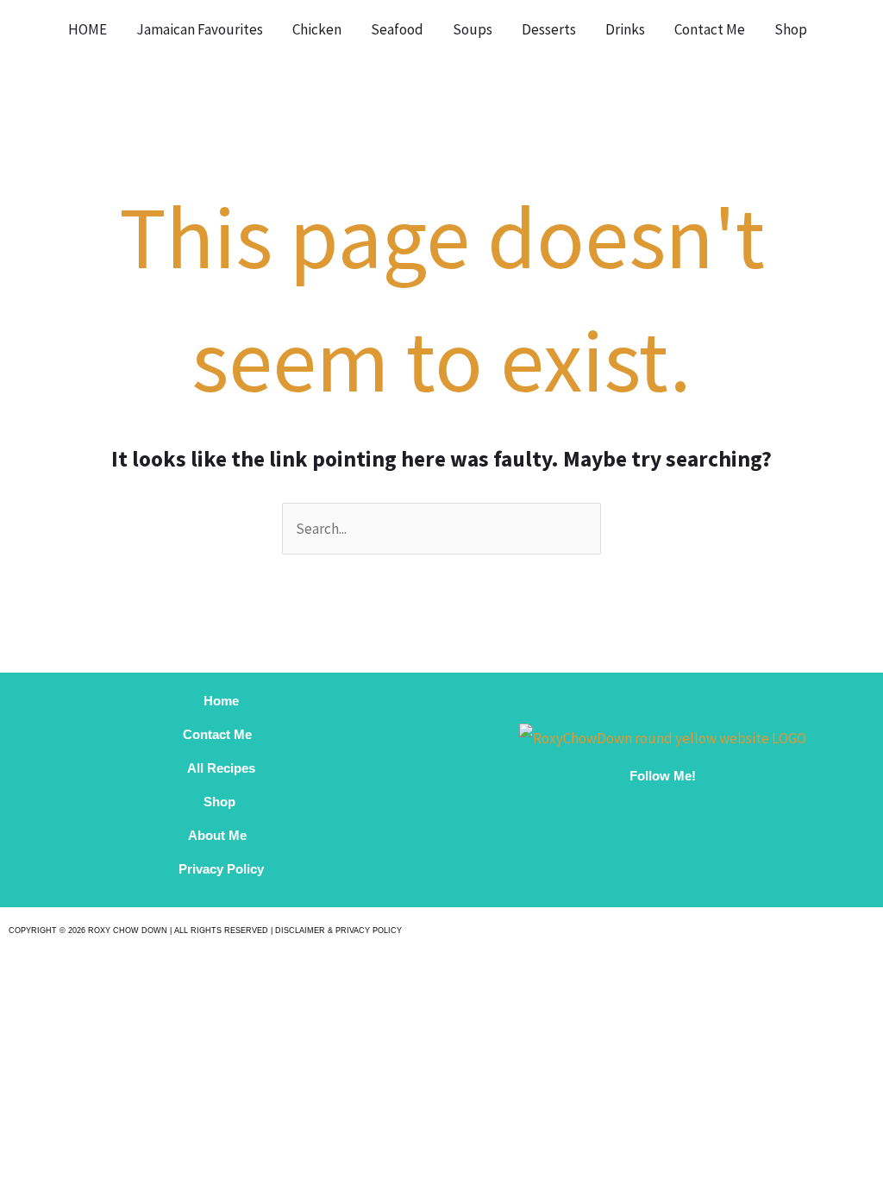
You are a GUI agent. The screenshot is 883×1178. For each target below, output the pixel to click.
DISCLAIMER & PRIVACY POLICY (338, 930)
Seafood (397, 29)
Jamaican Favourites (199, 29)
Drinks (625, 29)
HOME (87, 29)
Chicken (316, 29)
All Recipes (221, 768)
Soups (472, 29)
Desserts (549, 29)
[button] (843, 29)
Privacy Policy (221, 869)
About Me (221, 835)
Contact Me (709, 29)
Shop (790, 29)
